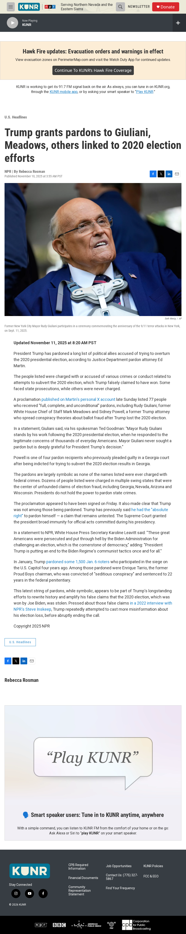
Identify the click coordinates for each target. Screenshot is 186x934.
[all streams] (179, 23)
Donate (168, 7)
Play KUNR (144, 92)
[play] (12, 22)
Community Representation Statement (80, 890)
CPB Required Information (78, 866)
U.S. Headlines (16, 117)
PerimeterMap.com (73, 60)
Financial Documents (83, 878)
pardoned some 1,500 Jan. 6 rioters (78, 561)
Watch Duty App (122, 60)
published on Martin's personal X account (78, 399)
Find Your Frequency (120, 888)
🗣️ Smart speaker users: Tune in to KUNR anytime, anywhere (93, 814)
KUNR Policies (153, 866)
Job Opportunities (119, 866)
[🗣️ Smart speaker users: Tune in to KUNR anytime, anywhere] (93, 755)
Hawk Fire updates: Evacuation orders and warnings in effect (93, 51)
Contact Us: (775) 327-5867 (122, 877)
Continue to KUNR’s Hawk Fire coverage (93, 70)
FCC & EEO (151, 876)
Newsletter (139, 6)
